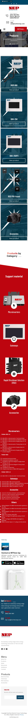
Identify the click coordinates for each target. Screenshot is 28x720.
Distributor (4, 667)
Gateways (4, 678)
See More (13, 312)
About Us (3, 659)
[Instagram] (4, 649)
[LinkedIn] (2, 649)
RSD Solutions (5, 680)
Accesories (4, 682)
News (2, 663)
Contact (3, 669)
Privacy (22, 715)
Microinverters (5, 676)
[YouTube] (7, 649)
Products (3, 661)
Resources (4, 665)
